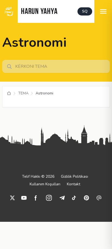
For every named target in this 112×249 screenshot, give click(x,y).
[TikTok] (74, 197)
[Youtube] (23, 197)
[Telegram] (62, 197)
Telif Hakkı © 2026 (38, 176)
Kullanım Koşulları (45, 184)
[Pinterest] (86, 198)
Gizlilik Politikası (74, 176)
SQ (85, 11)
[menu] (103, 11)
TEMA (23, 93)
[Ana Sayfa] (9, 93)
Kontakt (73, 184)
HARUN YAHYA (39, 12)
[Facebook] (35, 197)
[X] (12, 198)
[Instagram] (48, 197)
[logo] (9, 11)
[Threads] (99, 197)
